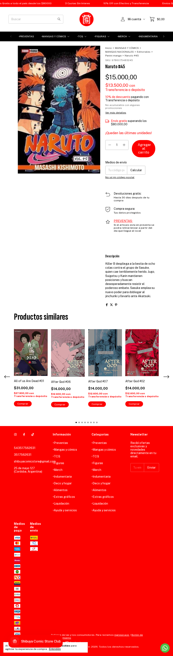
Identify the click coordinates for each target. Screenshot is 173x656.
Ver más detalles (115, 112)
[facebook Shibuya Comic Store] (24, 434)
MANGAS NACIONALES (119, 51)
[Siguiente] (163, 36)
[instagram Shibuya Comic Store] (15, 434)
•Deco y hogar (62, 483)
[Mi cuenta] (122, 19)
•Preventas (26, 36)
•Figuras (100, 36)
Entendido (55, 649)
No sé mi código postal (119, 177)
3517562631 (22, 454)
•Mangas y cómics (53, 36)
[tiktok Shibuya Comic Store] (32, 434)
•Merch (122, 36)
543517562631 (24, 448)
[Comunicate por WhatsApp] (165, 648)
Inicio (108, 48)
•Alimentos (60, 490)
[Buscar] (59, 19)
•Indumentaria (148, 36)
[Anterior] (11, 36)
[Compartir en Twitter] (111, 304)
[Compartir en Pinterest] (116, 304)
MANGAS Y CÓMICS (127, 48)
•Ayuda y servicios (65, 510)
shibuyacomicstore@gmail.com (35, 461)
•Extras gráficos (64, 496)
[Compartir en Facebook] (106, 304)
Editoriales (143, 51)
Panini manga (113, 55)
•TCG (80, 36)
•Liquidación (61, 503)
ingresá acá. (121, 634)
